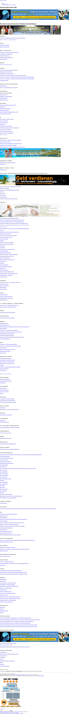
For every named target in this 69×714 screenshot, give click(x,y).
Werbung (16, 712)
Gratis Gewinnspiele (3, 655)
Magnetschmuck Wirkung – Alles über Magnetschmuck (9, 254)
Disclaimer (6, 712)
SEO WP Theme (5, 713)
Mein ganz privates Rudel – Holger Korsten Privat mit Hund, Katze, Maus (12, 522)
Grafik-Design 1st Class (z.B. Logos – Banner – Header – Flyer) (10, 282)
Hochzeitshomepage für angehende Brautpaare (7, 584)
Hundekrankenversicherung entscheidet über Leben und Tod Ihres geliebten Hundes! (13, 519)
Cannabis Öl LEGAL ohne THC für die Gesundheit (8, 235)
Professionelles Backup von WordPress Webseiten (8, 600)
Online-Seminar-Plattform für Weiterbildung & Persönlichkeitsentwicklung (12, 337)
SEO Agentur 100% (3, 466)
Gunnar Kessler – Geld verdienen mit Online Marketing (9, 330)
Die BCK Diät (2, 245)
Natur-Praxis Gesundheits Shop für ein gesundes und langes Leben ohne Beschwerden (14, 223)
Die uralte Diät (2, 247)
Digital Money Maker (3, 328)
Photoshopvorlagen (3, 287)
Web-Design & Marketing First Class (6, 591)
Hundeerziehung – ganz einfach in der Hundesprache (8, 514)
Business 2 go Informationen (4, 188)
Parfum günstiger (2, 407)
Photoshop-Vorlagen (3, 289)
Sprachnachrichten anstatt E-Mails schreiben (7, 335)
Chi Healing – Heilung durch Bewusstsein (6, 244)
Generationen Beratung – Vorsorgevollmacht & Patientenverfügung (10, 570)
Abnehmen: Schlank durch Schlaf (5, 233)
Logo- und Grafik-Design (4, 284)
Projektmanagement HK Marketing (5, 432)
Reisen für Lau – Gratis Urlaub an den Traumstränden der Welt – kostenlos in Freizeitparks (14, 549)
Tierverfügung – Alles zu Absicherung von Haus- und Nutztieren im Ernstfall (12, 526)
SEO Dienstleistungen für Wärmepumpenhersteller (8, 497)
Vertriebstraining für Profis (4, 80)
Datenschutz (2, 712)
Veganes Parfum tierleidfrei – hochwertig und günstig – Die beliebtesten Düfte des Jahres (14, 563)
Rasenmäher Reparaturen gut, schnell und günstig (8, 443)
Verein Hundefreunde (3, 529)
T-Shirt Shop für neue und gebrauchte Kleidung (7, 312)
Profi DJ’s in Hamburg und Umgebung (6, 131)
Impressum (10, 712)
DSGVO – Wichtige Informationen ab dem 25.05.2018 (9, 87)
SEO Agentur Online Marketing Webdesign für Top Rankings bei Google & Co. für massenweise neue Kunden (18, 468)
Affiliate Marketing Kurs (4, 323)
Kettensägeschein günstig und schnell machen (7, 660)
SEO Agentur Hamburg (30, 674)
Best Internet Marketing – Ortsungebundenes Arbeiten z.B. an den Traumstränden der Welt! (14, 326)
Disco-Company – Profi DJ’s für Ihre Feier (7, 119)
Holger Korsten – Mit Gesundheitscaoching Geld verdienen (9, 190)
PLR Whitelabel (2, 420)
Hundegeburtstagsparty (3, 517)
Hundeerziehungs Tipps (4, 515)
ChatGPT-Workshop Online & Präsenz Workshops (8, 643)
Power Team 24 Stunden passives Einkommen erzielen (8, 198)
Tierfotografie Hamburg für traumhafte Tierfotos (7, 162)
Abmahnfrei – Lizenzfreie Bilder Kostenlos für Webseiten (9, 52)
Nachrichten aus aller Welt (4, 368)
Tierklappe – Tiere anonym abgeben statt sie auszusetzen (9, 524)
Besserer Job (2, 191)
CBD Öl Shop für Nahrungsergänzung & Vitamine (8, 402)
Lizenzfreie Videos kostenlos (4, 55)
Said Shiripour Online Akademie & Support (7, 333)
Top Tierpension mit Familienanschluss (6, 527)
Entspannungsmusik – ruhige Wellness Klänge (7, 249)
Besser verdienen (2, 193)
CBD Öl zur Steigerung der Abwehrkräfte (6, 242)
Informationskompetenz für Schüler (5, 438)
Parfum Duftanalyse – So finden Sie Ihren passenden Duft (9, 409)
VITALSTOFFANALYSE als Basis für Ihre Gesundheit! (9, 218)
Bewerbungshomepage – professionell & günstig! (8, 582)
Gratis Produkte (2, 657)
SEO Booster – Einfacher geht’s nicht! (6, 494)
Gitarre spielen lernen (3, 347)
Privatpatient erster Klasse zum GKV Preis (7, 256)
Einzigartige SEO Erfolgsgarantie (5, 461)
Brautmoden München (3, 299)
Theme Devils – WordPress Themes (5, 588)
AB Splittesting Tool (3, 652)
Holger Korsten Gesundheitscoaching (6, 71)
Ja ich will (1, 659)
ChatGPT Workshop (3, 388)
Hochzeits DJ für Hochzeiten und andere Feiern (7, 349)
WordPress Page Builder (4, 711)
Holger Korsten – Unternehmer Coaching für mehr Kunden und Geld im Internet (13, 75)
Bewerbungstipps (3, 195)
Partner (14, 712)
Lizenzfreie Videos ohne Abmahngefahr (6, 57)
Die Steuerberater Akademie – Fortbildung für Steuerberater (9, 449)
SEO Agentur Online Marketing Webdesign (17, 674)
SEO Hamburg (11, 711)
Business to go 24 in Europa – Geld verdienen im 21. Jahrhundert (10, 186)
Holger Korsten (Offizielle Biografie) (6, 64)
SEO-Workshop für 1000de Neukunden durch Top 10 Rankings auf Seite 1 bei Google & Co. (15, 646)
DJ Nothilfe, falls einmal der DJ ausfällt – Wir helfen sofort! (9, 127)
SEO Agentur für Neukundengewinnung (6, 458)
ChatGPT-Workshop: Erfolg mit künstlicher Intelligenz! (9, 70)
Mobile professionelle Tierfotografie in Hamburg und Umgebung (10, 534)
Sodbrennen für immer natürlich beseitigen (7, 271)
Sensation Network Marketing (5, 379)
